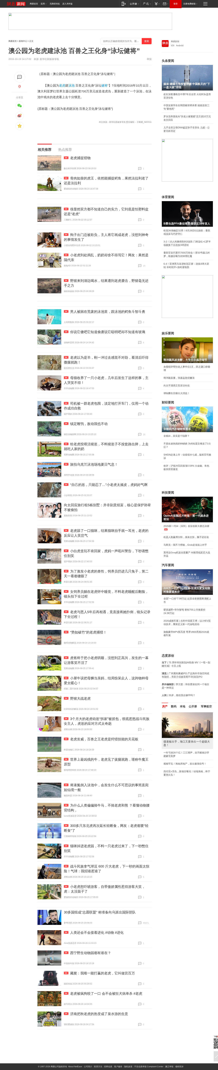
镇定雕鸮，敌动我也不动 (89, 424)
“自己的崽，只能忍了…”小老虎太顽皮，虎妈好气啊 (108, 485)
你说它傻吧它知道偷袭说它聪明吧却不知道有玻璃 (107, 332)
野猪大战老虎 (80, 698)
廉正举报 (169, 1066)
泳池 (71, 85)
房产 (165, 706)
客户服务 (118, 1066)
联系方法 (98, 1066)
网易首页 (34, 4)
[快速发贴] (19, 77)
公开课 (193, 706)
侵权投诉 (179, 1066)
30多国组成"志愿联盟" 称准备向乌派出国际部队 (100, 912)
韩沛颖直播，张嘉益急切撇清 (179, 377)
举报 (149, 59)
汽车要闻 (168, 565)
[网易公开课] (134, 3)
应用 (43, 4)
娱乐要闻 (168, 333)
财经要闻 (168, 402)
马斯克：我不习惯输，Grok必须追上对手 (185, 544)
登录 (176, 4)
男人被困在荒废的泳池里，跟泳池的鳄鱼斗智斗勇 (107, 311)
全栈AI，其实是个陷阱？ (177, 436)
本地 (182, 706)
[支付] (156, 3)
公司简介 (88, 1066)
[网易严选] (146, 3)
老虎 (62, 85)
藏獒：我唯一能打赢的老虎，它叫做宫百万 (102, 973)
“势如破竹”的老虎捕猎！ (88, 632)
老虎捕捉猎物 (80, 158)
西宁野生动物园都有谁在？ (90, 953)
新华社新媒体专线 (49, 59)
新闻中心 (23, 41)
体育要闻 (168, 197)
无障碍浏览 (55, 4)
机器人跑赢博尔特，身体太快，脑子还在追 (186, 537)
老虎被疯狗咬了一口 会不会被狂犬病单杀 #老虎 (106, 993)
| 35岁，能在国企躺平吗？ (178, 695)
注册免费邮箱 (189, 4)
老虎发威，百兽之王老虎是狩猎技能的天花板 (104, 739)
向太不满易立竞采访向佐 (177, 385)
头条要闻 (168, 60)
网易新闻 (175, 41)
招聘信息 (108, 1066)
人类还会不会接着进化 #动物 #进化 (97, 932)
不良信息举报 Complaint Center (148, 1066)
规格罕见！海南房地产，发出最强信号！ (185, 763)
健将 (104, 85)
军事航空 (206, 706)
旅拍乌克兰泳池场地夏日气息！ (94, 464)
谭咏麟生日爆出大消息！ (177, 393)
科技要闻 (168, 492)
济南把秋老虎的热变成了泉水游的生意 (99, 1014)
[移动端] (123, 3)
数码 (173, 706)
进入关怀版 (67, 4)
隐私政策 (128, 1066)
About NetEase (75, 1066)
